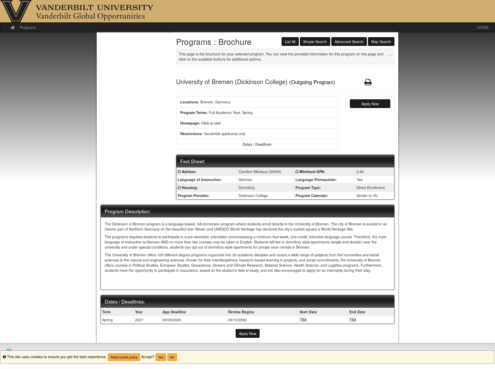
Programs (28, 27)
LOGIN (482, 27)
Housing (189, 187)
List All (290, 41)
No (172, 357)
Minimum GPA (312, 171)
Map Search (381, 41)
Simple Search (315, 41)
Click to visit (210, 123)
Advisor (188, 171)
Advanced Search (349, 41)
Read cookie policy (124, 357)
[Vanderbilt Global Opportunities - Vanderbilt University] (247, 11)
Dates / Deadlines (257, 144)
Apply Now (370, 103)
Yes (160, 357)
